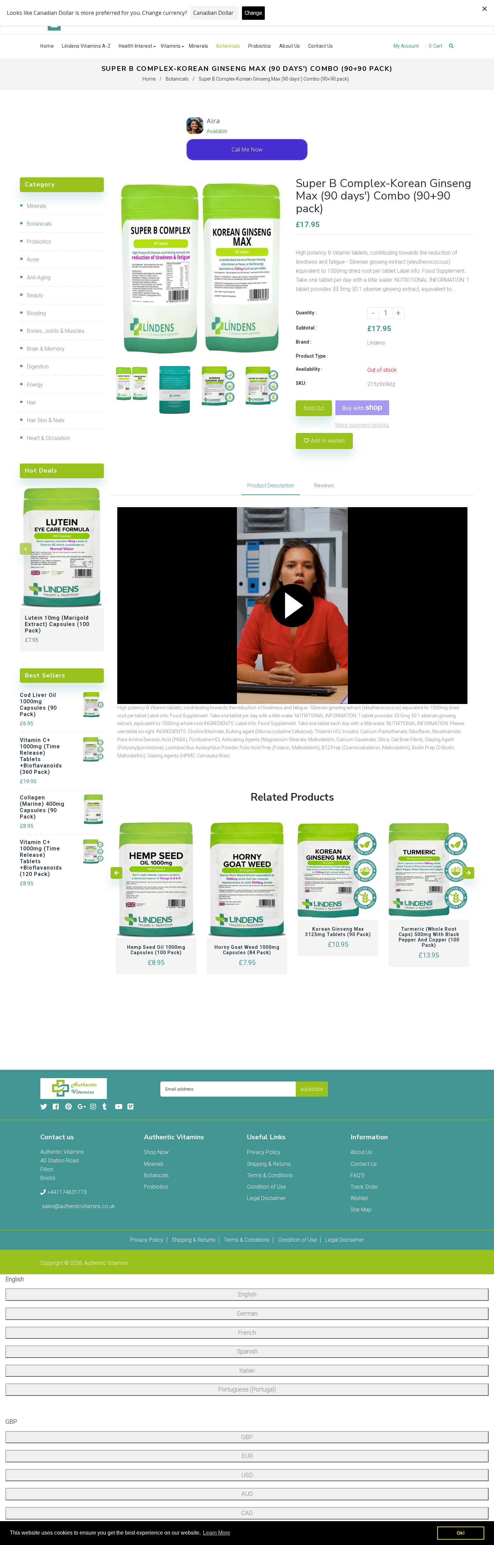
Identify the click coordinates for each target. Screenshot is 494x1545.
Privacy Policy (263, 1152)
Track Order (364, 1187)
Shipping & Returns (269, 1164)
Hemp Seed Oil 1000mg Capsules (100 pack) (156, 949)
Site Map (361, 1209)
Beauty (35, 295)
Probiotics (39, 241)
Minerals (36, 206)
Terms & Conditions (270, 1175)
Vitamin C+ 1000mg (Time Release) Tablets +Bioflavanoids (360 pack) (41, 756)
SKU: (301, 383)
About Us (361, 1152)
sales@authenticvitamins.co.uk (78, 1206)
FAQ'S (358, 1175)
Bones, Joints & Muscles (55, 331)
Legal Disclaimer (266, 1198)
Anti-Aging (38, 277)
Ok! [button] (461, 1533)
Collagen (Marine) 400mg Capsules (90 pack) (42, 807)
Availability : (309, 369)
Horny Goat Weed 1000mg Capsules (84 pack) (247, 949)
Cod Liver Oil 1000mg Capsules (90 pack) (38, 704)
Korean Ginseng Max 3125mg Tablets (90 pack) (338, 931)
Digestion (38, 366)
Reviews (324, 485)
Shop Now (156, 1152)
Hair (31, 402)
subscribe (311, 1089)
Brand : (304, 342)
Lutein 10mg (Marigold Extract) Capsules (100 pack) (57, 624)
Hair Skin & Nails (46, 420)
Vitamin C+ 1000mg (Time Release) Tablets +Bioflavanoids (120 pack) (41, 858)
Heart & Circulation (48, 438)
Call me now (247, 149)
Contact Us (364, 1164)
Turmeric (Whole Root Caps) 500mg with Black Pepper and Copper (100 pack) (429, 937)
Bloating (36, 313)
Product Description (270, 485)
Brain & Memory (46, 349)
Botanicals (177, 79)
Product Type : (312, 356)
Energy (35, 385)
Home (149, 79)
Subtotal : (306, 327)
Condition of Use (266, 1187)
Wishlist (359, 1198)
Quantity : (306, 312)
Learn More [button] (216, 1533)
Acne (33, 259)
